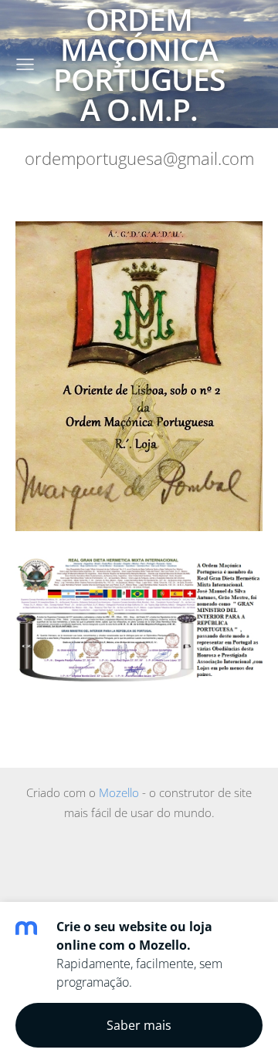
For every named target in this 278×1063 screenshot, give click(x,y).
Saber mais (139, 1025)
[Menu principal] (25, 64)
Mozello (119, 792)
